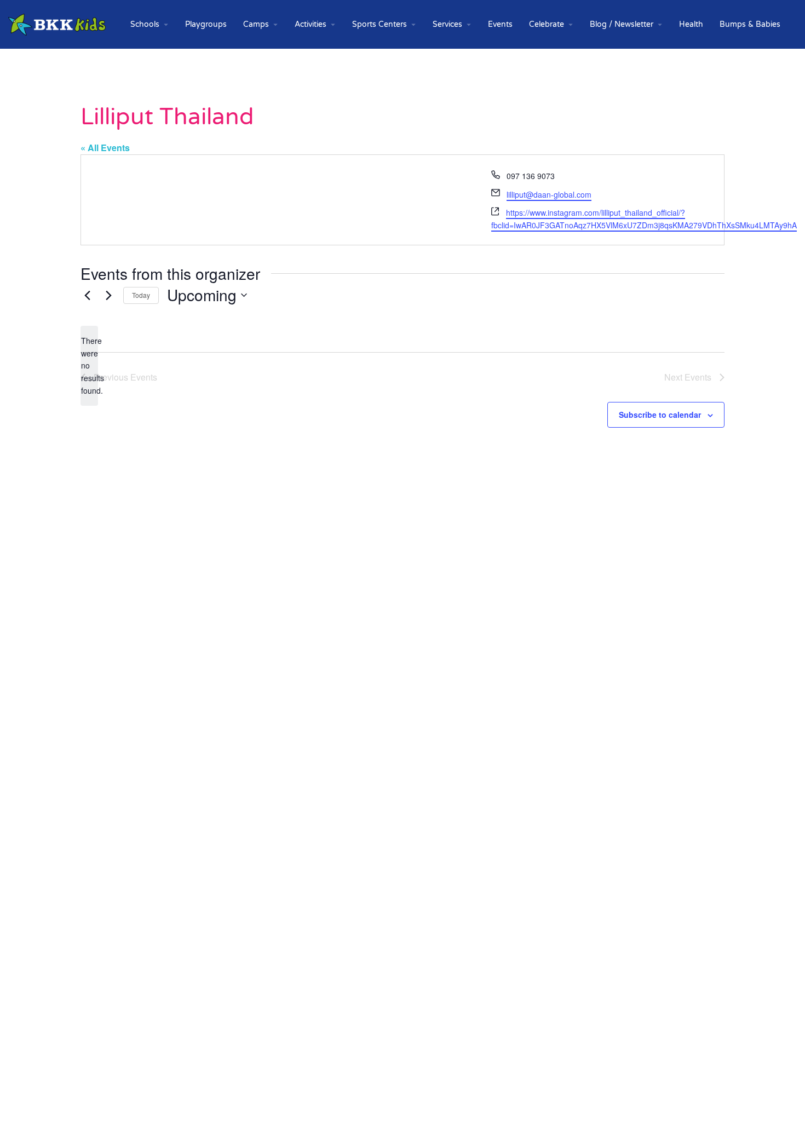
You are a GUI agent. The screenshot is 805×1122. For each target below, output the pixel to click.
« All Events (105, 147)
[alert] (89, 365)
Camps (256, 24)
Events (500, 24)
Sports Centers (379, 24)
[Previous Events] (87, 295)
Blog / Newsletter (621, 24)
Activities (310, 24)
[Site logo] (58, 23)
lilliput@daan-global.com (549, 194)
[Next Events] (108, 295)
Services (447, 24)
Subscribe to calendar (660, 414)
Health (691, 24)
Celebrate (546, 24)
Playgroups (206, 24)
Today (141, 295)
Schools (144, 24)
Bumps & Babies (750, 24)
